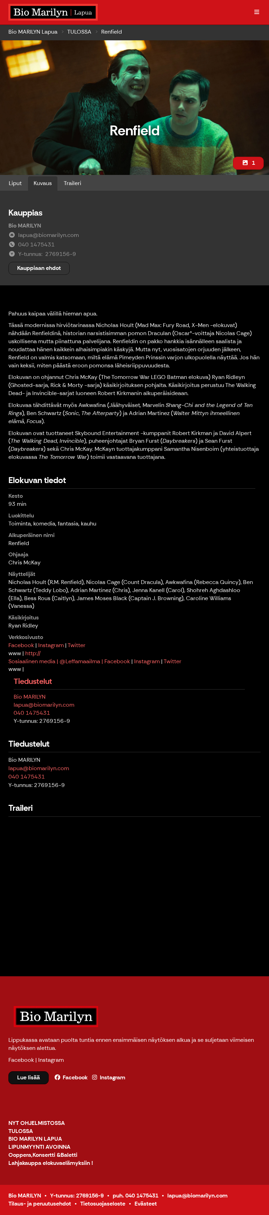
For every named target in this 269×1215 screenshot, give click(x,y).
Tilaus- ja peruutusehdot (39, 1203)
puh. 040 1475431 (135, 1195)
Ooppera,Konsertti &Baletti (42, 1155)
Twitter (76, 645)
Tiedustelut (33, 681)
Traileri (72, 183)
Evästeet (145, 1203)
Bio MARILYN (30, 696)
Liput (15, 183)
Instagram (51, 645)
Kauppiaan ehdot (39, 268)
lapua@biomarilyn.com (44, 704)
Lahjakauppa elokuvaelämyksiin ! (50, 1163)
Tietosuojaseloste (102, 1203)
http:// (33, 653)
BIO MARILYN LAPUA (35, 1139)
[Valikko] (256, 12)
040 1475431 (32, 713)
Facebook (21, 645)
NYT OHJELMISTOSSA (36, 1123)
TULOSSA (79, 31)
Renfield (111, 31)
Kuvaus (43, 183)
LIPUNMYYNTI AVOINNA (39, 1147)
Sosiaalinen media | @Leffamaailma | (56, 661)
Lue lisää (28, 1077)
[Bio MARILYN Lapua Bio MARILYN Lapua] (53, 12)
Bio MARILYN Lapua (32, 31)
